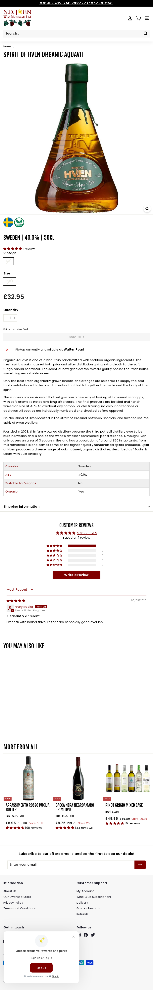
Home (7, 46)
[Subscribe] (140, 865)
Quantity (10, 310)
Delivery (82, 903)
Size (6, 273)
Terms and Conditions (19, 908)
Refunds (82, 914)
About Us (9, 891)
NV (8, 261)
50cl (9, 281)
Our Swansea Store (17, 897)
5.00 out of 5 (87, 533)
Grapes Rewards (88, 908)
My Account (85, 891)
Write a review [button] (76, 575)
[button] (13, 249)
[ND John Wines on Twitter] (93, 935)
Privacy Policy (13, 903)
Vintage (10, 253)
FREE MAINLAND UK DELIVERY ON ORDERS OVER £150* (76, 3)
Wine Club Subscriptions (94, 897)
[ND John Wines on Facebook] (86, 935)
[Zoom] (147, 208)
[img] (16, 601)
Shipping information (21, 506)
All (34, 747)
